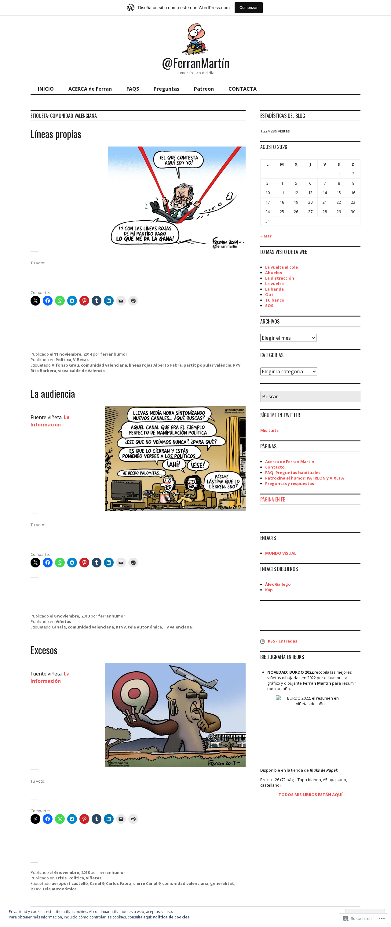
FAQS (132, 88)
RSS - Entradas (282, 641)
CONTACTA (242, 88)
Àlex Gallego (278, 584)
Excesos (44, 650)
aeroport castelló (70, 883)
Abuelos (273, 272)
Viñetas (81, 359)
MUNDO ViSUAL (280, 553)
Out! (270, 294)
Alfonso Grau (65, 365)
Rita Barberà (43, 370)
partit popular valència (207, 365)
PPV (236, 365)
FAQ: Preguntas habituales (292, 472)
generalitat (222, 883)
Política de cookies (171, 917)
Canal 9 (59, 627)
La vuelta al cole (281, 267)
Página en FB (272, 499)
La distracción (279, 278)
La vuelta (274, 283)
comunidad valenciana (104, 365)
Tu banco (274, 300)
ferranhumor (113, 354)
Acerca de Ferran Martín (289, 461)
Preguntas (166, 88)
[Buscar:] (310, 397)
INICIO (46, 88)
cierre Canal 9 (146, 883)
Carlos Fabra (118, 883)
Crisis (61, 878)
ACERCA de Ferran (90, 88)
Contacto (275, 467)
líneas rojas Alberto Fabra (155, 365)
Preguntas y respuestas (289, 483)
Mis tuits (269, 430)
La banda (274, 289)
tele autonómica (145, 627)
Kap (269, 589)
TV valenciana (178, 627)
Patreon (204, 88)
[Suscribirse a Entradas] (262, 641)
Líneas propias (56, 133)
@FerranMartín (195, 62)
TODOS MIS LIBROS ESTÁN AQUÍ (310, 794)
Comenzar (248, 7)
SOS (269, 305)
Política (63, 359)
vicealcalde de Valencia (81, 370)
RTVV (121, 627)
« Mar (266, 236)
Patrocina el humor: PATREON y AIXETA (304, 478)
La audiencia (53, 393)
